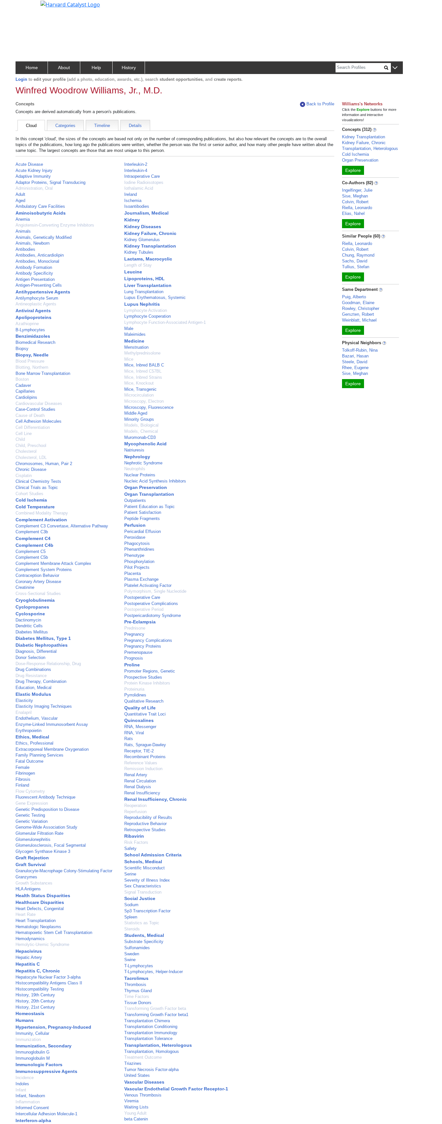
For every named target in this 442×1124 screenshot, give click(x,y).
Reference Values (140, 762)
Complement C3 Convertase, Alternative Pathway (62, 526)
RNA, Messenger (140, 726)
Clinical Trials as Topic (37, 487)
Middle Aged (135, 413)
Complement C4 (33, 538)
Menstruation (136, 347)
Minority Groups (139, 419)
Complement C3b (32, 531)
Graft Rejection (32, 857)
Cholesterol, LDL (31, 457)
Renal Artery (135, 774)
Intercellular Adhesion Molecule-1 (46, 1113)
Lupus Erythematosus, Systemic (155, 297)
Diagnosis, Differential (36, 651)
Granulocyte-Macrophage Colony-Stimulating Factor (64, 870)
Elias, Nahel (353, 213)
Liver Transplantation (147, 285)
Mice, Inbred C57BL (142, 371)
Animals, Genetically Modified (44, 237)
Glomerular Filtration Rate (39, 833)
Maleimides (135, 334)
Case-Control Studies (35, 409)
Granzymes (26, 877)
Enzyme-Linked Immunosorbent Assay (52, 724)
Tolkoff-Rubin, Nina (360, 350)
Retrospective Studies (145, 829)
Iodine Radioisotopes (143, 182)
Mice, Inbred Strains (143, 377)
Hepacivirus (29, 951)
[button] (395, 68)
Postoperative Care (142, 597)
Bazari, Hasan (355, 356)
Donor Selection (30, 657)
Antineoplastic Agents (36, 304)
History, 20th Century (35, 1001)
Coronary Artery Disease (38, 581)
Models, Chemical (141, 431)
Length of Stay (138, 265)
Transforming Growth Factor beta (155, 1008)
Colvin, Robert (355, 201)
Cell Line (24, 433)
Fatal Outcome (29, 761)
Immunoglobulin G (33, 1052)
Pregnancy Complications (148, 640)
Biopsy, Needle (32, 354)
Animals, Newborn (33, 243)
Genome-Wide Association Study (46, 827)
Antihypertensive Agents (43, 291)
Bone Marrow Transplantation (43, 373)
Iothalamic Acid (138, 188)
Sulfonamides (137, 947)
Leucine (133, 271)
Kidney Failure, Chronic (150, 233)
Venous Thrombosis (142, 1095)
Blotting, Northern (32, 367)
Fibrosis (23, 779)
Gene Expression (32, 803)
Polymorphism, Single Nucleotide (155, 591)
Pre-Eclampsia (140, 621)
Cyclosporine (30, 613)
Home (32, 67)
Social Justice (139, 898)
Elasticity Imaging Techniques (44, 706)
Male (128, 328)
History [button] (129, 67)
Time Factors (136, 996)
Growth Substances (34, 883)
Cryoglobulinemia (35, 600)
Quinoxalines (139, 720)
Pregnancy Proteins (142, 646)
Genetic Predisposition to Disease (47, 809)
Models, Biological (141, 425)
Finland (22, 785)
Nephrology (137, 456)
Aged (20, 200)
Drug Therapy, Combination (41, 681)
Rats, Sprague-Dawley (145, 744)
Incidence (25, 1077)
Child (20, 439)
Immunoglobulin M (33, 1058)
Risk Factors (136, 842)
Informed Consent (32, 1107)
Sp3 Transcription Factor (147, 910)
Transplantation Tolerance (148, 1038)
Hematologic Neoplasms (38, 926)
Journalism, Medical (146, 213)
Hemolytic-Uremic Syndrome (42, 944)
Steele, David (354, 361)
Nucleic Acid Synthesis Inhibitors (155, 481)
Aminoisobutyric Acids (41, 213)
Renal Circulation (140, 781)
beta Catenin (136, 1119)
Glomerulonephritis (33, 839)
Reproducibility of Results (148, 817)
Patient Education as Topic (149, 506)
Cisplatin (24, 475)
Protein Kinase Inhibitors (147, 683)
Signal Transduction (142, 892)
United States (137, 1075)
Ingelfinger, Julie (357, 190)
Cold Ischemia (31, 500)
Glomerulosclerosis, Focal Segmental (51, 845)
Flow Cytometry (30, 791)
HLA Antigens (28, 888)
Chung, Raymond (358, 255)
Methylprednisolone (142, 353)
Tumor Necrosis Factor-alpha (151, 1069)
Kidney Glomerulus (142, 239)
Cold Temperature (35, 506)
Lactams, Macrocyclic (148, 258)
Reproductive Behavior (145, 823)
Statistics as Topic (141, 922)
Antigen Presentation (35, 279)
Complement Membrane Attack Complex (53, 563)
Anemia (23, 219)
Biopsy (22, 348)
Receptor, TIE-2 (139, 750)
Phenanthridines (139, 549)
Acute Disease (29, 164)
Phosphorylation (139, 561)
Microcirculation (139, 395)
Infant (21, 1089)
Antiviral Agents (33, 310)
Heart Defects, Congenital (40, 908)
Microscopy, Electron (144, 401)
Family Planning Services (39, 755)
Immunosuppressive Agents (46, 1071)
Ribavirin (134, 836)
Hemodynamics (30, 938)
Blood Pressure (30, 361)
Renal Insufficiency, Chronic (155, 799)
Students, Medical (144, 935)
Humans (25, 1020)
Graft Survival (31, 864)
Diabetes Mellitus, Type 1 (43, 638)
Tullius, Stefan (355, 266)
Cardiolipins (26, 397)
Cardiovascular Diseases (39, 403)
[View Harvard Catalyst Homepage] (70, 3)
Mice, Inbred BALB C (144, 365)
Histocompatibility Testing (40, 989)
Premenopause (138, 652)
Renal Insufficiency (142, 792)
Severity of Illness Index (147, 880)
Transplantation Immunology (150, 1032)
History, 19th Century (35, 994)
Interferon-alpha (33, 1120)
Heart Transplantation (36, 920)
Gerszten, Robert (358, 314)
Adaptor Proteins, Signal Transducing (50, 182)
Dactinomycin (28, 620)
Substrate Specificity (143, 941)
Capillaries (25, 391)
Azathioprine (27, 323)
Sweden (131, 953)
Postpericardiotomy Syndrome (152, 615)
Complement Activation (41, 519)
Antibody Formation (34, 267)
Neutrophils (134, 468)
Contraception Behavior (37, 575)
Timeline (102, 125)
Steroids (132, 929)
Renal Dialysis (137, 786)
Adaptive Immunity (33, 176)
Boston (22, 379)
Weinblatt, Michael (359, 320)
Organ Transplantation (149, 494)
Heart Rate (26, 914)
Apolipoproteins (33, 317)
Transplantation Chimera (147, 1020)
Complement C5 (31, 551)
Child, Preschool (31, 445)
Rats (128, 738)
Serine (130, 874)
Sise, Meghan (355, 196)
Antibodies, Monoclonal (37, 261)
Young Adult (135, 1113)
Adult (20, 194)
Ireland (130, 194)
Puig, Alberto (354, 296)
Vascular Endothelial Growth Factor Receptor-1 (176, 1088)
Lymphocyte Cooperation (147, 316)
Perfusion (135, 525)
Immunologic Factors (39, 1064)
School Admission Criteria (153, 854)
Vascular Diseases (144, 1082)
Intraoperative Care (142, 176)
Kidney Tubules (138, 252)
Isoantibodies (136, 206)
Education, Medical (33, 687)
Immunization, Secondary (44, 1045)
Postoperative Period (143, 609)
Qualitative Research (143, 701)
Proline (132, 664)
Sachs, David (354, 261)
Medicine (134, 341)
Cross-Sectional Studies (38, 593)
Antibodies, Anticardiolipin (40, 255)
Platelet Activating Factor (147, 585)
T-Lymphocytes (138, 965)
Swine (130, 959)
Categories (65, 125)
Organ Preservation (145, 487)
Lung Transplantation (143, 291)
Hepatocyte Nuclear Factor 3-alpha (48, 977)
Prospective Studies (143, 677)
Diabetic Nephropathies (42, 645)
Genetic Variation (32, 821)
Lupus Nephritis (142, 304)
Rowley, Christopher (360, 308)
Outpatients (135, 500)
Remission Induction (143, 768)
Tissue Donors (137, 1002)
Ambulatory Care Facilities (40, 206)
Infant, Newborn (30, 1095)
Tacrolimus (136, 978)
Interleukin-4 (135, 170)
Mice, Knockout (139, 383)
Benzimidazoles (33, 336)
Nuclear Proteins (139, 474)
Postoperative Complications (151, 603)
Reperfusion (135, 811)
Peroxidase (134, 537)
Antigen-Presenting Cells (39, 285)
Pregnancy (134, 634)
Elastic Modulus (33, 694)
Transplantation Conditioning (150, 1026)
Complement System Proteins (44, 569)
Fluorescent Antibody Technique (45, 797)
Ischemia (132, 200)
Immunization (28, 1039)
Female (22, 767)
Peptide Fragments (142, 518)
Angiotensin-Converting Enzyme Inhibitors (55, 225)
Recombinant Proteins (145, 756)
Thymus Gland (138, 990)
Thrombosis (135, 984)
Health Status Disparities (43, 895)
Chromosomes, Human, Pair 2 (44, 463)
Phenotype (134, 555)
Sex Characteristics (142, 886)
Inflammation (28, 1101)
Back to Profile (320, 103)
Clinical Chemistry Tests (38, 481)
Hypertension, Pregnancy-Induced (53, 1027)
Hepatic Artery (29, 957)
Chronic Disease (31, 469)
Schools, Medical (143, 861)
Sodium (131, 904)
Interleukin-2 (135, 164)
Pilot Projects (136, 567)
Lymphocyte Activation (145, 310)
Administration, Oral (34, 188)
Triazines (132, 1063)
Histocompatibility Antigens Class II (49, 983)
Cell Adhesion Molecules (38, 421)
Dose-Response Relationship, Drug (48, 663)
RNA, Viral (134, 732)
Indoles (22, 1083)
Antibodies (25, 249)
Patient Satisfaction (142, 512)
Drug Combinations (33, 669)
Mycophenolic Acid (145, 443)
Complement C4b (34, 545)
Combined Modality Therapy (42, 513)
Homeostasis (30, 1013)
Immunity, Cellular (32, 1033)
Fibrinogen (25, 773)
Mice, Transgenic (140, 389)
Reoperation (135, 805)
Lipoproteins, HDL (144, 278)
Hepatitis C (28, 964)
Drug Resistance (31, 675)
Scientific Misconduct (144, 867)
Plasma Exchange (141, 579)
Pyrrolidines (135, 695)
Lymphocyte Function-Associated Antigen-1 (165, 322)
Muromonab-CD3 (140, 437)
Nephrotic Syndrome (143, 463)
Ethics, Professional (34, 743)
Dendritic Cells (29, 625)
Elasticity (24, 700)
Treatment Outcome (143, 1057)
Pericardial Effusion (142, 531)
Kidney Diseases (142, 226)
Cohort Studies (29, 493)
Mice (128, 359)
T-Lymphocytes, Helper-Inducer (153, 971)
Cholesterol (26, 451)
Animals (23, 231)
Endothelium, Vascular (37, 718)
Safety (130, 848)
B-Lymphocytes (30, 329)
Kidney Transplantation (150, 246)
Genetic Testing (30, 815)
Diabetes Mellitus (32, 632)
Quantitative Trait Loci (145, 714)
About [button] (64, 67)
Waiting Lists (136, 1107)
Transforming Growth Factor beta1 (156, 1014)
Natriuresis (134, 450)
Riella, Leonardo (357, 207)
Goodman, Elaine (358, 302)
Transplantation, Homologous (151, 1051)
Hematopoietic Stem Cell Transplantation (54, 932)
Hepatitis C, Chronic (38, 970)
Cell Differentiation (33, 427)
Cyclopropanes (32, 607)
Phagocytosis (137, 543)
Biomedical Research (35, 342)
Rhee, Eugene (355, 367)
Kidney (132, 219)
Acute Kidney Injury (34, 170)
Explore (353, 170)
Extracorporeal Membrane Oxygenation (52, 749)
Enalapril (24, 712)
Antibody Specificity (34, 273)
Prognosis (133, 658)
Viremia (131, 1100)
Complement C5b (32, 557)
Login (21, 79)
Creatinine (25, 587)
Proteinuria (134, 689)
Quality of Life (140, 707)
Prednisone (134, 628)
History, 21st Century (35, 1007)
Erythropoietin (28, 730)
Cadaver (23, 385)
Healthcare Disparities (40, 902)
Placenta (132, 573)
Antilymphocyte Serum (37, 298)
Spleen (130, 917)
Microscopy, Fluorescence (148, 407)
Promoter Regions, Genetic (149, 671)
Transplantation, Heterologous (158, 1045)
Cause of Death (30, 415)
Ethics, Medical (32, 736)
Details (135, 125)
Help (96, 67)
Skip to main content (27, 8)
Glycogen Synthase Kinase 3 (43, 851)
